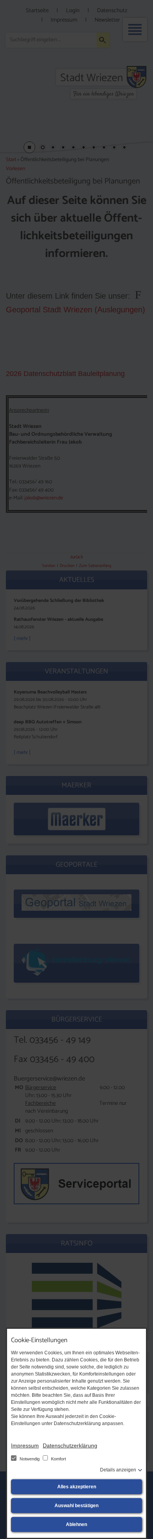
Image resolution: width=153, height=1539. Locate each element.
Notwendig (29, 1458)
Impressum (25, 1445)
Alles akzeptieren (76, 1486)
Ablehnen (76, 1524)
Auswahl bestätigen (76, 1505)
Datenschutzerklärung (70, 1445)
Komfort (58, 1458)
